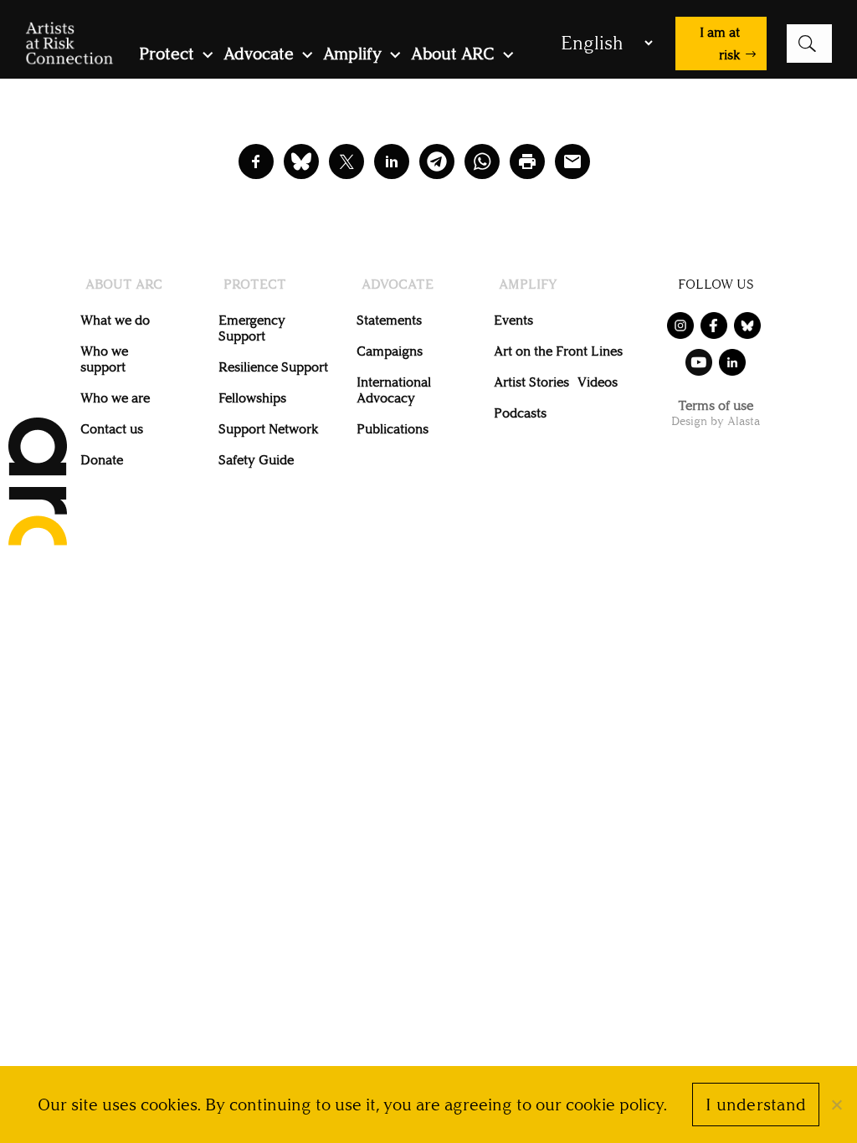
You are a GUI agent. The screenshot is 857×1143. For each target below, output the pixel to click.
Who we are (115, 398)
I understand (756, 1104)
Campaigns (390, 351)
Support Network (268, 429)
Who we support (104, 359)
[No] (836, 1104)
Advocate (258, 56)
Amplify (352, 56)
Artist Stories (531, 382)
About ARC (453, 56)
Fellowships (252, 398)
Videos (597, 382)
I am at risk (720, 43)
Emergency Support (251, 328)
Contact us (111, 429)
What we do (115, 320)
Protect (166, 56)
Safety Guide (256, 460)
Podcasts (520, 413)
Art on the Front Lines (558, 351)
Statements (389, 320)
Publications (392, 429)
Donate (101, 460)
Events (513, 320)
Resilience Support (273, 367)
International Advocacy (394, 390)
